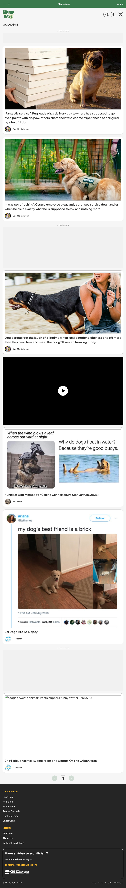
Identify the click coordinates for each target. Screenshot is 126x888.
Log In (120, 3)
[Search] (9, 4)
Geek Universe (10, 815)
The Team (8, 833)
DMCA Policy (118, 883)
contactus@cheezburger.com (21, 864)
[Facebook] (113, 14)
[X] (120, 14)
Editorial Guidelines (13, 842)
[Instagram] (106, 14)
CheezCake (9, 820)
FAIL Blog (8, 801)
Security (108, 883)
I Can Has (8, 796)
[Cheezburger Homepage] (63, 873)
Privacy (100, 883)
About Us (8, 838)
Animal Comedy (11, 811)
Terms (93, 883)
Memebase (64, 3)
